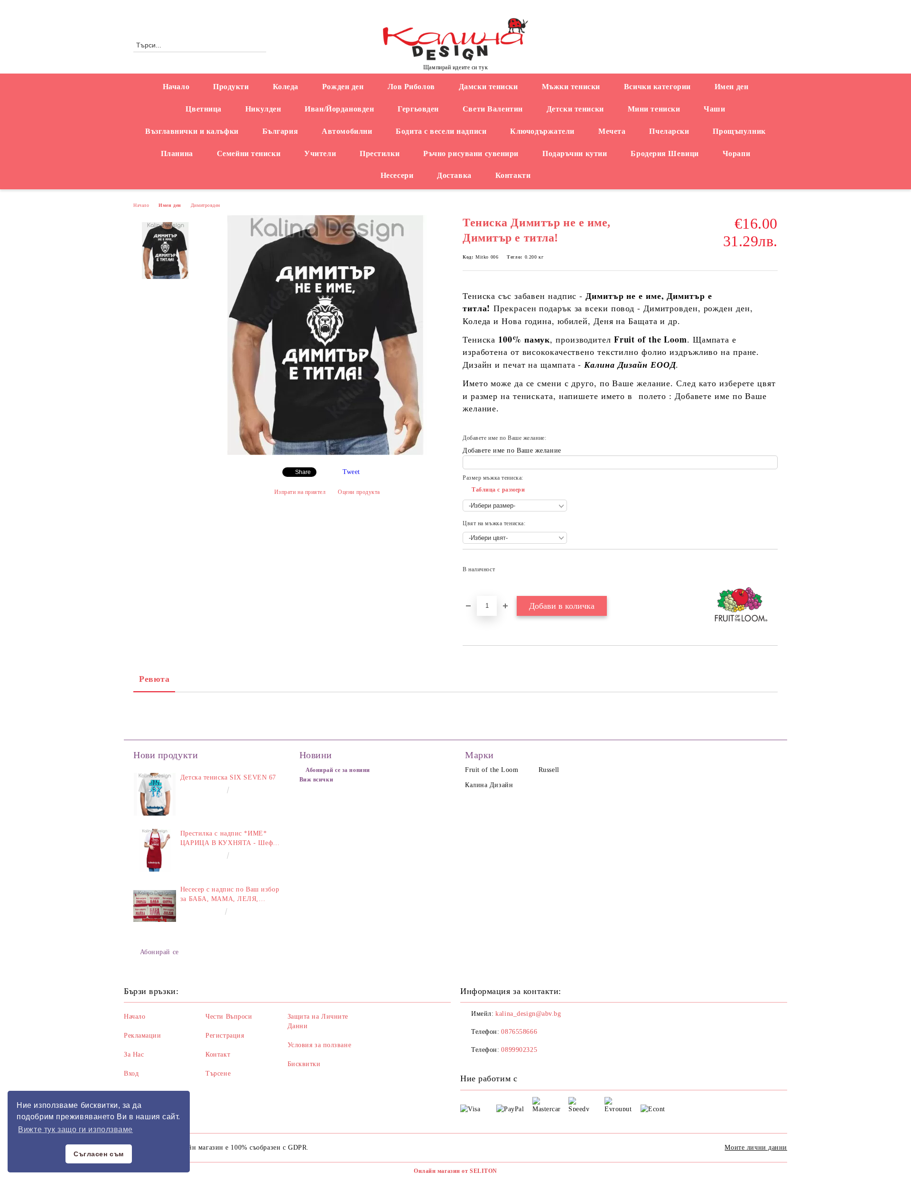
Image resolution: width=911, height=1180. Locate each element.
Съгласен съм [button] (99, 1154)
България (280, 131)
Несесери (397, 175)
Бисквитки (304, 1064)
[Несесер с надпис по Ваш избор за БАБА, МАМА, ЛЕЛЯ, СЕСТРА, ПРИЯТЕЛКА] (154, 906)
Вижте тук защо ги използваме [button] (75, 1129)
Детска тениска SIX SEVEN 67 (228, 777)
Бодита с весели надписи (441, 131)
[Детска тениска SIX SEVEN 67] (154, 794)
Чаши (714, 109)
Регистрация (224, 1035)
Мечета (611, 131)
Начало (176, 87)
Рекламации (142, 1035)
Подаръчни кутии (574, 153)
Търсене (218, 1073)
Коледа (285, 87)
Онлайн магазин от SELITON (455, 1171)
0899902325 (519, 1049)
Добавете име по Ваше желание (512, 450)
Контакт (217, 1054)
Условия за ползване (320, 1045)
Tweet (351, 471)
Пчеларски (669, 131)
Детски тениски (575, 109)
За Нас (134, 1054)
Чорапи (736, 153)
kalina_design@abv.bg (528, 1013)
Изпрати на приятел (300, 492)
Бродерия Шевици (664, 153)
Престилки (380, 153)
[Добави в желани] (771, 572)
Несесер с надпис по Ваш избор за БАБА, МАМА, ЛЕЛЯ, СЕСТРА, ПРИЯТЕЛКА (229, 895)
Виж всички (316, 779)
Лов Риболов (411, 87)
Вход (131, 1073)
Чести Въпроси (228, 1016)
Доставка (454, 175)
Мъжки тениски (571, 87)
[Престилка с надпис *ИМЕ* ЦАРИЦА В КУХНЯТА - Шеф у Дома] (154, 850)
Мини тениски (654, 109)
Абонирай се (159, 952)
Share (303, 472)
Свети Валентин (493, 109)
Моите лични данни (756, 1147)
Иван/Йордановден (339, 109)
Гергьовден (418, 109)
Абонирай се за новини (338, 770)
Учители (320, 153)
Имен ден (731, 87)
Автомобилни (347, 131)
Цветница (203, 109)
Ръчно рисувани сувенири (471, 153)
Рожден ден (343, 87)
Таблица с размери (498, 489)
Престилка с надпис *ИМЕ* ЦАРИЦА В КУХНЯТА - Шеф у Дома (229, 839)
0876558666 (212, 7)
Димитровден (205, 205)
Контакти (512, 175)
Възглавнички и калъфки (191, 131)
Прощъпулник (739, 131)
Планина (177, 153)
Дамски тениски (488, 87)
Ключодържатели (542, 131)
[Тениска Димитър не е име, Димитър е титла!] (327, 452)
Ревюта (154, 679)
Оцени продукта (359, 492)
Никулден (263, 109)
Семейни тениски (248, 153)
